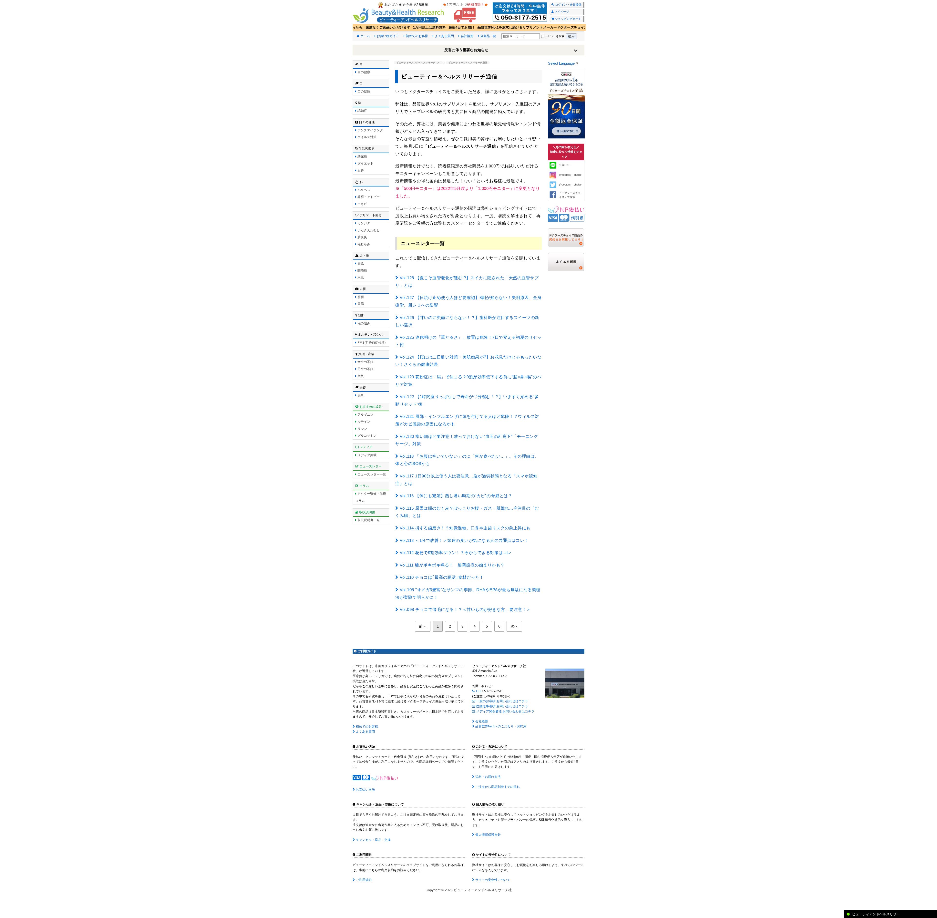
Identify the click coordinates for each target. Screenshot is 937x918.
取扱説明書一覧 (368, 520)
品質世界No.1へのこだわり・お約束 (500, 726)
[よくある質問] (566, 261)
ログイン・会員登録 (567, 4)
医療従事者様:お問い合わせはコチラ (501, 706)
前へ (423, 626)
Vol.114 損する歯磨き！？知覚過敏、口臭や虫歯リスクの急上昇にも (464, 528)
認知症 (361, 111)
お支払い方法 (365, 789)
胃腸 (360, 304)
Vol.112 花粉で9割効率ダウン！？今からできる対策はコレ (454, 552)
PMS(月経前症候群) (371, 342)
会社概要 (466, 36)
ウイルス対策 (366, 137)
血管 (360, 170)
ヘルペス (363, 190)
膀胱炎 (361, 237)
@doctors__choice (570, 174)
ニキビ (361, 204)
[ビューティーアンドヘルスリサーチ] (468, 12)
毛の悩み (363, 323)
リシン (361, 429)
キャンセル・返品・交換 (373, 840)
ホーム (364, 36)
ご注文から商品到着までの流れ (497, 787)
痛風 (360, 263)
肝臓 (360, 297)
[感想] (566, 237)
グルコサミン (366, 435)
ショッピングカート (567, 19)
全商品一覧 (487, 36)
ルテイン (363, 421)
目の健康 (363, 72)
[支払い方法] (566, 214)
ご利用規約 (363, 880)
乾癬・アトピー (368, 197)
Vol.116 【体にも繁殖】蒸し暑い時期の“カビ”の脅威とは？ (455, 496)
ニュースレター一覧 (371, 474)
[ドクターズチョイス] (566, 104)
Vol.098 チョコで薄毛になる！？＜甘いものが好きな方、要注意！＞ (464, 609)
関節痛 (361, 270)
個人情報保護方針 (487, 834)
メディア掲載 (366, 455)
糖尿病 (361, 156)
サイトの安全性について (492, 880)
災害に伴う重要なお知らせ (466, 50)
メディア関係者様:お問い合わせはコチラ (504, 711)
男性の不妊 (364, 369)
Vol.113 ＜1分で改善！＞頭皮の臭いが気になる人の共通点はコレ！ (463, 540)
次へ (514, 626)
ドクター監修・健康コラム (370, 497)
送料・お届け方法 (487, 777)
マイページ (561, 11)
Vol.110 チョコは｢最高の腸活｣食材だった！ (441, 577)
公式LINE (564, 165)
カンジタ (363, 223)
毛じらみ (363, 244)
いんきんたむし (368, 230)
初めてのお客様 (416, 36)
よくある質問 (444, 36)
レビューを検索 (554, 36)
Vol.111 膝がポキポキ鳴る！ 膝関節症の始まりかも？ (451, 565)
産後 (360, 376)
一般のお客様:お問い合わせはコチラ (501, 701)
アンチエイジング (369, 130)
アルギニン (364, 414)
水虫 (360, 277)
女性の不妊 (364, 362)
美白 (360, 395)
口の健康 (363, 91)
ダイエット (364, 163)
